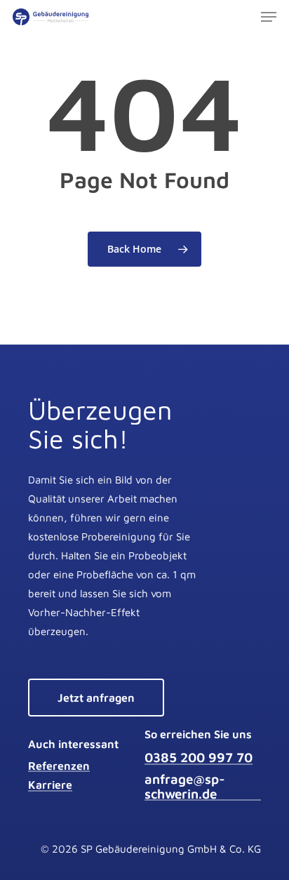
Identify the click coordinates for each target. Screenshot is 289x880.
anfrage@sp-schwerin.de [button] (184, 786)
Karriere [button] (50, 785)
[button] (268, 17)
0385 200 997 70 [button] (198, 757)
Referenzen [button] (59, 766)
